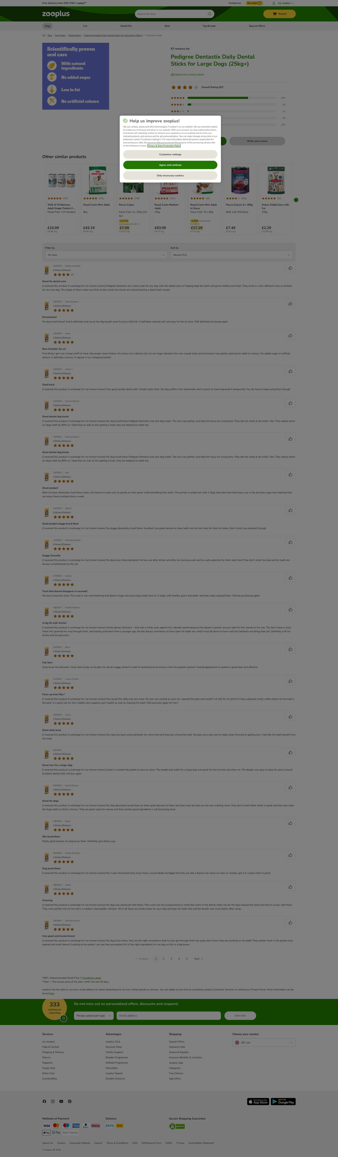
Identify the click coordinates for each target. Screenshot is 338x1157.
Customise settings (170, 154)
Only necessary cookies (170, 175)
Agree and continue (170, 165)
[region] (170, 149)
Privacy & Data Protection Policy (164, 145)
